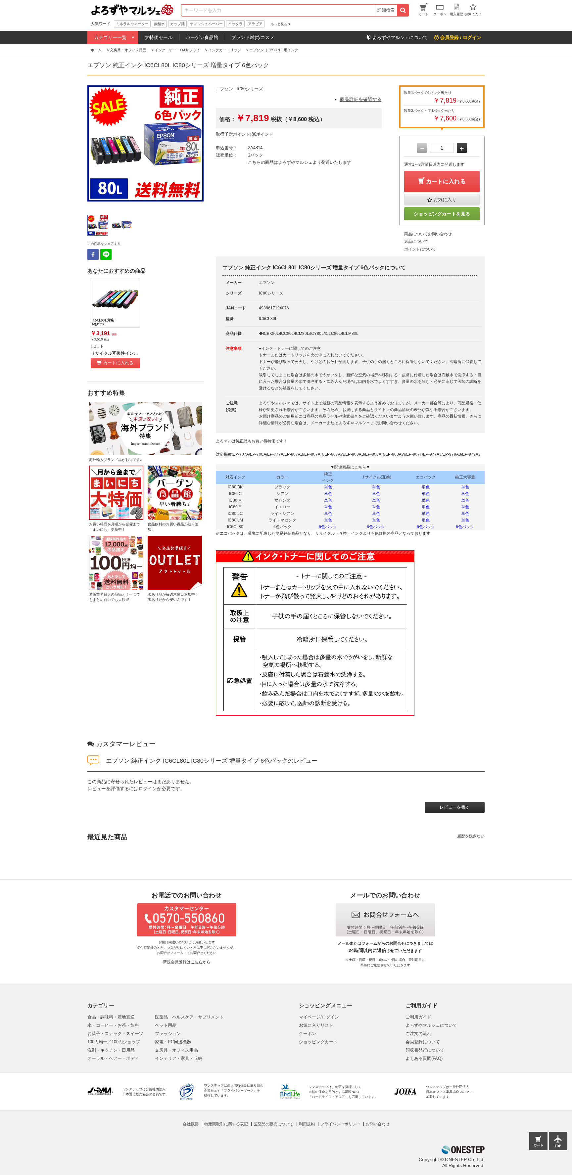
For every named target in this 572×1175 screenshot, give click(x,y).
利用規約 (307, 1124)
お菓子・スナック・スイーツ (115, 1033)
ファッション (168, 1033)
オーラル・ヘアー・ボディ (113, 1058)
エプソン (224, 88)
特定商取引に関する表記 (226, 1124)
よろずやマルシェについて (431, 1025)
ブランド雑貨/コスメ (252, 37)
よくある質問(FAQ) (424, 1058)
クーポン (307, 1033)
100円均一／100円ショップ (113, 1041)
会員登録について (422, 1041)
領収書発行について (424, 1050)
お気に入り (444, 199)
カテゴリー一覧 (110, 37)
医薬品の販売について (273, 1124)
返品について (416, 241)
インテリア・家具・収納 (178, 1058)
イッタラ (235, 24)
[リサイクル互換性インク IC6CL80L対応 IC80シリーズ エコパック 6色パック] (115, 303)
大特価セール (158, 37)
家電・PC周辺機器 (173, 1041)
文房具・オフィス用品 (176, 1050)
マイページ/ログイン (319, 1017)
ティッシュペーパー (206, 24)
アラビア (255, 24)
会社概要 (191, 1124)
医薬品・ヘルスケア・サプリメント (189, 1017)
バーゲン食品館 (202, 37)
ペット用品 (165, 1025)
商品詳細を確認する (361, 99)
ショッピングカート (318, 1041)
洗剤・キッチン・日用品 (111, 1050)
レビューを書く (455, 807)
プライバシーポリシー (340, 1124)
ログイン (147, 788)
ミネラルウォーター (132, 24)
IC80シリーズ (250, 88)
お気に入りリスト (316, 1025)
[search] (402, 10)
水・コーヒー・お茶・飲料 (113, 1025)
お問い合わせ (378, 1124)
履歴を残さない (471, 836)
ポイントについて (420, 249)
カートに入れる (118, 362)
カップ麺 (177, 24)
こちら (197, 962)
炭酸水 (159, 24)
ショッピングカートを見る (442, 213)
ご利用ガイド (418, 1017)
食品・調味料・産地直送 (111, 1017)
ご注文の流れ (418, 1033)
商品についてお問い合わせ (428, 234)
